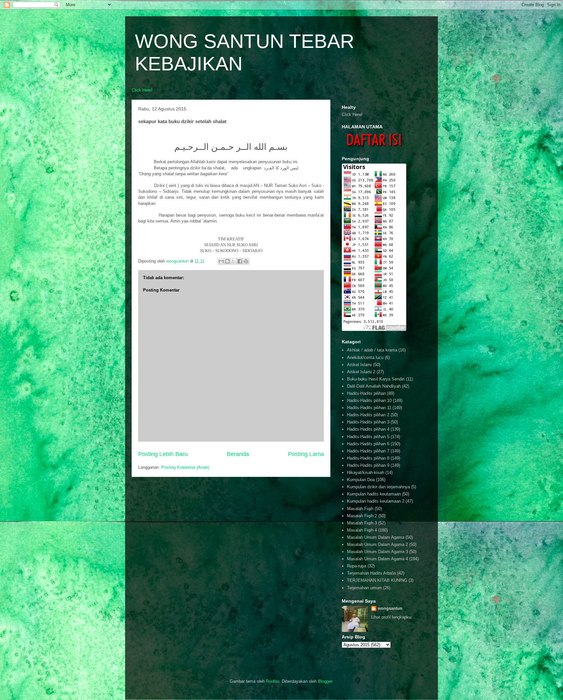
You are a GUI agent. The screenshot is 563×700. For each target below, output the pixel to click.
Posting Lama (306, 454)
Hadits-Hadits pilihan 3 (368, 422)
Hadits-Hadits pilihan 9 (368, 465)
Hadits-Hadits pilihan (366, 393)
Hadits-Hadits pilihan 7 (368, 451)
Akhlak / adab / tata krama (372, 350)
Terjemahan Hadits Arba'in (371, 573)
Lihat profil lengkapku (391, 617)
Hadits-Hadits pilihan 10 (369, 400)
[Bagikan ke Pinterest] (246, 261)
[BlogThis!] (227, 261)
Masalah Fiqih (360, 508)
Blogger (325, 681)
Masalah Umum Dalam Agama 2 (377, 544)
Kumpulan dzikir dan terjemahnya (378, 486)
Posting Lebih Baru (163, 454)
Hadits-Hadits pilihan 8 (368, 458)
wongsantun (390, 608)
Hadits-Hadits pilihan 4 (368, 429)
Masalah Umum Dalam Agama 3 (377, 551)
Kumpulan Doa (361, 479)
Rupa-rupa (356, 566)
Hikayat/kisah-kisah (365, 472)
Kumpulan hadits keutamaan (374, 494)
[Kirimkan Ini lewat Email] (221, 261)
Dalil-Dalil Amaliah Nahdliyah (374, 386)
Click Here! (142, 90)
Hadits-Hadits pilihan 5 (368, 436)
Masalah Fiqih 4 (362, 530)
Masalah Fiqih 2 (362, 515)
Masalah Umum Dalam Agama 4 (377, 558)
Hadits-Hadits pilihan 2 (368, 414)
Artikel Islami (359, 364)
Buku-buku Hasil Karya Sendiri (376, 379)
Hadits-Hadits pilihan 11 (369, 407)
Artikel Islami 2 (361, 371)
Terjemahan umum (364, 587)
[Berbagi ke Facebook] (240, 261)
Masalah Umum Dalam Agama (375, 537)
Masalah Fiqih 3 (362, 523)
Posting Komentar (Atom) (185, 467)
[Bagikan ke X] (233, 261)
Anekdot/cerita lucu (365, 357)
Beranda (238, 454)
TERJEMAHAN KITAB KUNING (377, 580)
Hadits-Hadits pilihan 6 (368, 443)
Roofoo (272, 681)
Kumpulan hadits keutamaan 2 (375, 501)
